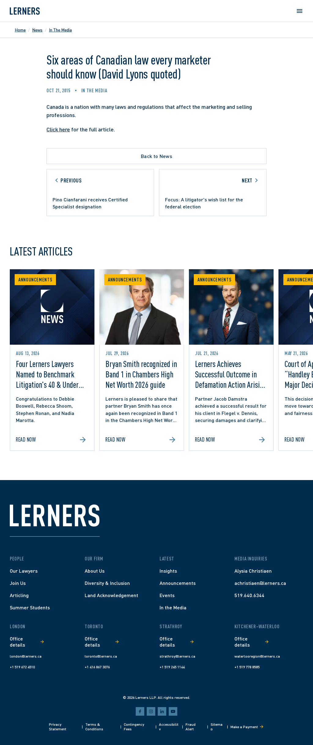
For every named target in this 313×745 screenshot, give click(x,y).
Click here (58, 129)
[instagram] (151, 711)
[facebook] (140, 711)
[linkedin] (162, 711)
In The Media (60, 29)
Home (20, 29)
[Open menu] (299, 11)
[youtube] (173, 711)
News (37, 29)
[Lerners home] (25, 11)
